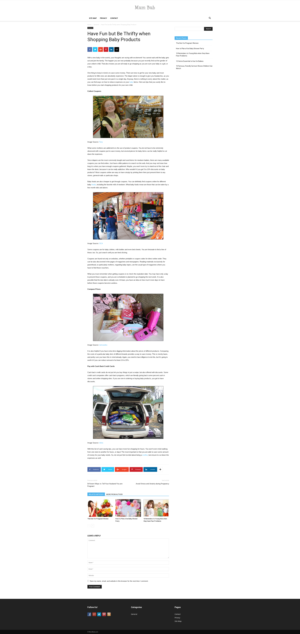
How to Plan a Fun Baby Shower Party (190, 48)
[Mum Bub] (150, 8)
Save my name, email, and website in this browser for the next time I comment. (119, 581)
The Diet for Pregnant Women (97, 519)
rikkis (101, 443)
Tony (101, 142)
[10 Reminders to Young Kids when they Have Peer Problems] (156, 508)
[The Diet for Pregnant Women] (100, 508)
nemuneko (103, 345)
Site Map (93, 18)
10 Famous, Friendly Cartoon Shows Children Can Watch (194, 67)
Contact (114, 18)
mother (145, 455)
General (96, 25)
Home (89, 25)
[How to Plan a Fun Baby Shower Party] (128, 508)
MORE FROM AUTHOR (114, 494)
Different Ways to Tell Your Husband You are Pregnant (104, 485)
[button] (210, 18)
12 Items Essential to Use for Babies (189, 61)
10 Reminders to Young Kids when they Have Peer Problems (192, 54)
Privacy (103, 18)
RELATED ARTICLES (96, 494)
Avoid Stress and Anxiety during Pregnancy (152, 484)
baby (131, 82)
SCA (101, 243)
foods (94, 185)
